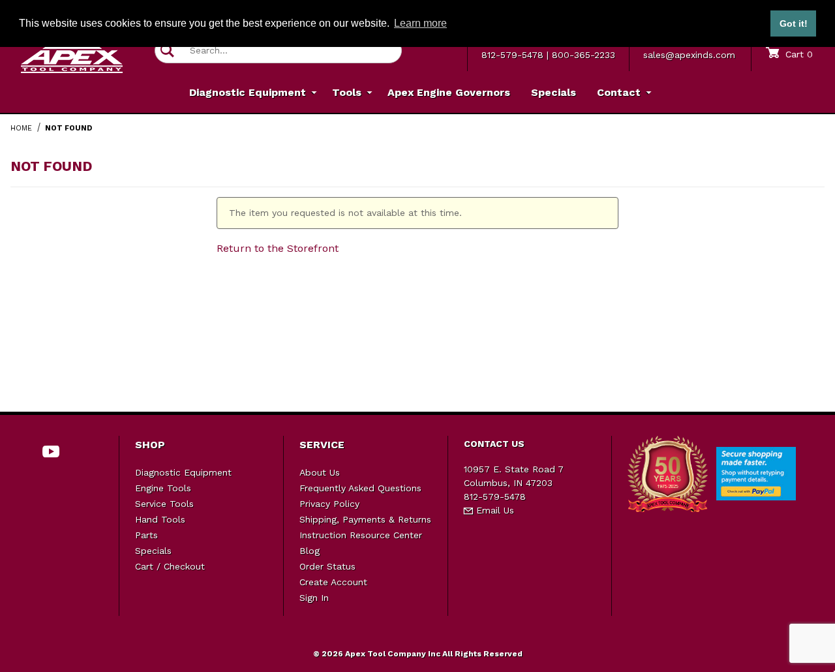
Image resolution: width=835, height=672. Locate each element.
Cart (797, 54)
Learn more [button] (420, 23)
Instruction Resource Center (360, 535)
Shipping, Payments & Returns (365, 519)
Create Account (333, 582)
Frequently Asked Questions (360, 488)
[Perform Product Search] (167, 50)
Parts (146, 535)
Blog (309, 550)
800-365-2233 (583, 55)
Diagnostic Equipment (183, 472)
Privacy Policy (329, 503)
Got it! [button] (794, 23)
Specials (153, 550)
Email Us (493, 510)
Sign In (314, 597)
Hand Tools (160, 519)
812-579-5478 (512, 55)
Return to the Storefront (278, 248)
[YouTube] (51, 451)
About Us (319, 472)
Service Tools (164, 503)
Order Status (327, 566)
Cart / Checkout (170, 566)
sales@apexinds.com (689, 55)
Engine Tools (163, 488)
